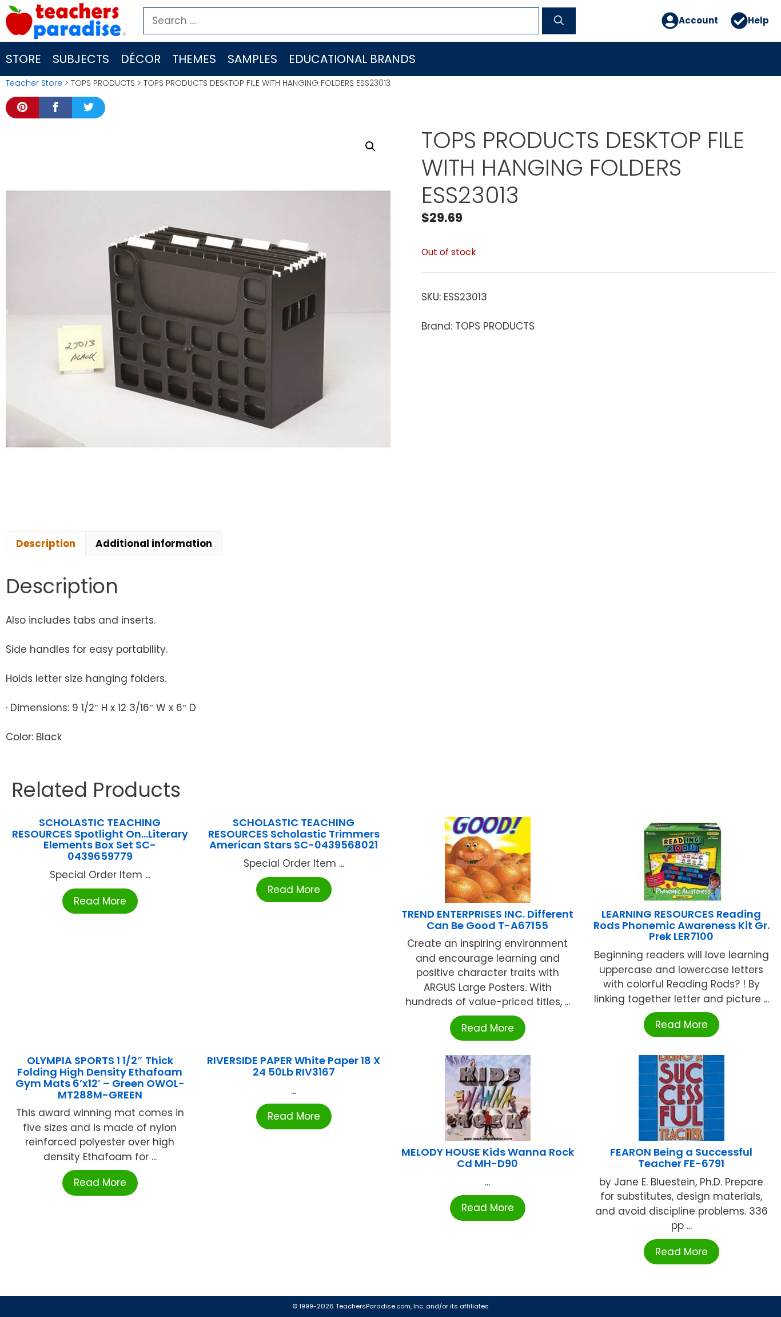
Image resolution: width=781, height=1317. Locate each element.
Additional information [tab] (153, 543)
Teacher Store (34, 83)
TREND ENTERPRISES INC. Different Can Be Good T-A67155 (487, 920)
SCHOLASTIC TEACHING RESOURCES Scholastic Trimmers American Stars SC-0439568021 (294, 833)
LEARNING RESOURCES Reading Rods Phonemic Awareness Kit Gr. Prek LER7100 (681, 925)
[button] (370, 146)
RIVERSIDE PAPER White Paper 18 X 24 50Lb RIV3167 (293, 1066)
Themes (194, 59)
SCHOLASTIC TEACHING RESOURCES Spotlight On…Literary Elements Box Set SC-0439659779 (100, 839)
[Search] (559, 21)
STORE (23, 59)
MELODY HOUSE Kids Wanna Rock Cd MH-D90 (487, 1158)
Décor (141, 59)
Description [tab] (45, 543)
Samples (252, 59)
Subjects (81, 59)
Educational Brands (352, 59)
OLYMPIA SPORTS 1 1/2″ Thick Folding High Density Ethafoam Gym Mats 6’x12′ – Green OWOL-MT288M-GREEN (100, 1077)
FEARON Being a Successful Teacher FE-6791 (681, 1158)
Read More (100, 901)
